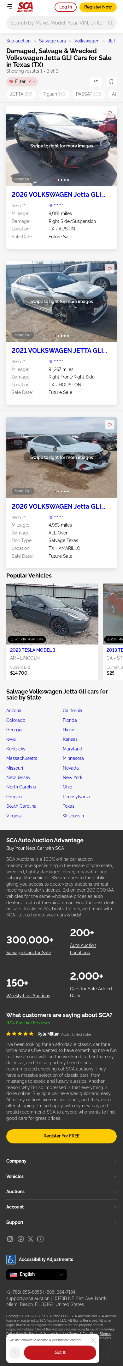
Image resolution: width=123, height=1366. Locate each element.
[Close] (93, 1340)
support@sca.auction (28, 1298)
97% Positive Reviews (28, 1022)
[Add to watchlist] (109, 113)
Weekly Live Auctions (28, 995)
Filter (23, 81)
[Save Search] (111, 81)
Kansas (70, 739)
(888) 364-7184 (60, 1292)
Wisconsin (73, 815)
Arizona (13, 710)
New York (72, 777)
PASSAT (88, 94)
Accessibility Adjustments (46, 1259)
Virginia (14, 815)
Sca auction (18, 40)
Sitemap (105, 1334)
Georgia (14, 729)
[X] (30, 1239)
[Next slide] (105, 146)
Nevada (71, 768)
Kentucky (16, 748)
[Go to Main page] (24, 7)
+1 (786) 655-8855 (24, 1292)
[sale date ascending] (96, 81)
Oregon (14, 796)
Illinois (69, 729)
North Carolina (21, 786)
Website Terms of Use (32, 1334)
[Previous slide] (17, 146)
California (72, 710)
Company (16, 1161)
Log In (65, 6)
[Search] (110, 23)
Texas (68, 806)
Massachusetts (21, 758)
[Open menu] (9, 6)
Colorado (15, 720)
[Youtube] (40, 1239)
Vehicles (15, 1176)
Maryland (72, 748)
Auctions (15, 1191)
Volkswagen (86, 40)
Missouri (14, 768)
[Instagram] (10, 1239)
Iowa (11, 739)
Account (15, 1206)
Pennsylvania (76, 796)
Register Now (98, 6)
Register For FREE (61, 1135)
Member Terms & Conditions (77, 1334)
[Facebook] (21, 1239)
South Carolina (21, 806)
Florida (70, 720)
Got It (60, 1352)
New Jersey (18, 777)
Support (14, 1222)
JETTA (21, 94)
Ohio (67, 786)
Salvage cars (52, 40)
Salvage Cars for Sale (28, 952)
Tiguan (54, 94)
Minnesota (73, 758)
